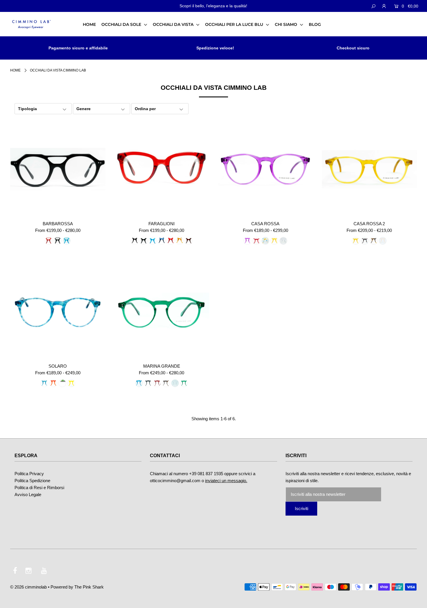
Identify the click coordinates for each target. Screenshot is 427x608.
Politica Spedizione (32, 480)
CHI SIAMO (286, 24)
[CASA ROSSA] (265, 169)
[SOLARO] (57, 312)
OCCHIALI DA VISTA (174, 24)
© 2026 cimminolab (28, 586)
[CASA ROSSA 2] (369, 169)
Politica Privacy (29, 473)
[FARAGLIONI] (161, 169)
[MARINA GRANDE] (161, 312)
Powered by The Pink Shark (77, 586)
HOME (89, 24)
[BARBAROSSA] (57, 169)
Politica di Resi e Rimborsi (39, 487)
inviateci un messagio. (226, 480)
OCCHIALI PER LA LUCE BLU (234, 24)
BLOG (315, 24)
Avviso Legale (28, 494)
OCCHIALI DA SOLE (121, 24)
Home (15, 70)
